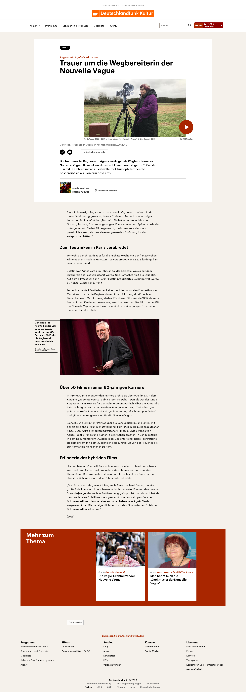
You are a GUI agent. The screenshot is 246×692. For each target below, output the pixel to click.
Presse (189, 651)
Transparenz (193, 660)
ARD (99, 686)
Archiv (113, 26)
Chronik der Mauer (150, 686)
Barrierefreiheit (194, 669)
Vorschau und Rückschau (34, 646)
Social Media (152, 651)
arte (133, 686)
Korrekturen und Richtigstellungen (205, 664)
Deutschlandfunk (110, 5)
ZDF (109, 686)
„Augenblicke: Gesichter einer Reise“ (119, 438)
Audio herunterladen (96, 152)
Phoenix (121, 686)
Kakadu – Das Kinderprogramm (37, 660)
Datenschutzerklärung (99, 683)
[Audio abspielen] (186, 127)
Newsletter (109, 655)
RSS (105, 660)
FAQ (105, 646)
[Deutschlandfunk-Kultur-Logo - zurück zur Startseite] (123, 13)
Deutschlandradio (196, 646)
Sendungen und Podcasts (34, 651)
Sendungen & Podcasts (75, 26)
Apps (106, 651)
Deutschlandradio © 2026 (123, 680)
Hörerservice (152, 646)
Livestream (68, 646)
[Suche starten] (189, 25)
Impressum (153, 683)
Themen (32, 26)
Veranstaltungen (112, 664)
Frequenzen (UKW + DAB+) (76, 651)
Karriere (190, 655)
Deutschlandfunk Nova (133, 5)
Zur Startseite (75, 622)
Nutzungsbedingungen (129, 683)
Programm (51, 26)
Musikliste (99, 26)
